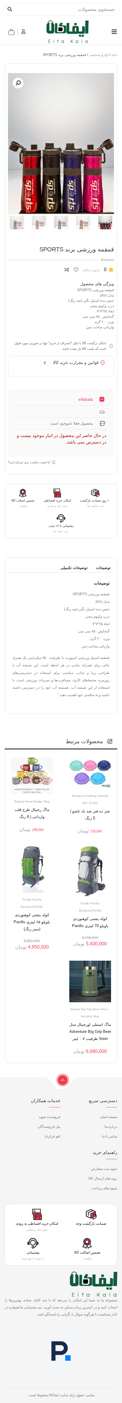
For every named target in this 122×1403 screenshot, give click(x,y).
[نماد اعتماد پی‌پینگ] (61, 1378)
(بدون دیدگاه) (91, 270)
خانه (114, 55)
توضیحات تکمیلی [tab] (74, 568)
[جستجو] (9, 9)
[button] (18, 83)
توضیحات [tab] (103, 568)
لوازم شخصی (99, 55)
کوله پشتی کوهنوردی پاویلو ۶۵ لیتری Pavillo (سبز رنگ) (32, 922)
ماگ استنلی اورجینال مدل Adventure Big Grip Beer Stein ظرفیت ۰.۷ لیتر (90, 1031)
